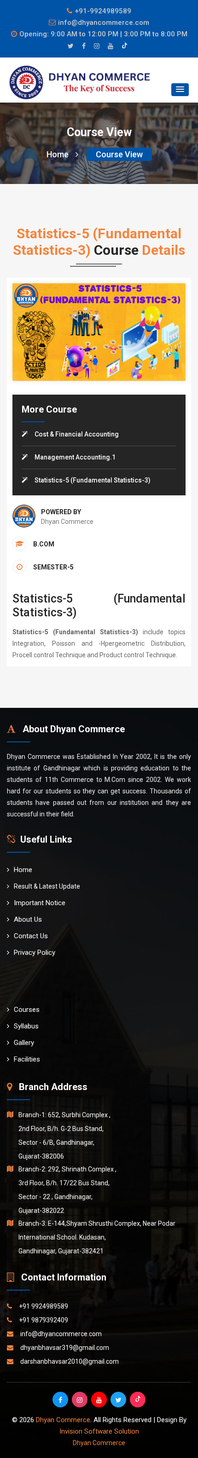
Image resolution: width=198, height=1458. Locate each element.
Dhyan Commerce (63, 1420)
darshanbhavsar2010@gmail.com (69, 1361)
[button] (180, 89)
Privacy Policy (34, 952)
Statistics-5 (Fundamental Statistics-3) (93, 480)
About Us (28, 919)
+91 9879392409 (43, 1320)
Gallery (24, 1043)
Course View (119, 154)
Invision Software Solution (99, 1431)
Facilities (27, 1059)
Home (58, 154)
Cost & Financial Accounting (77, 434)
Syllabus (26, 1026)
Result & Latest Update (47, 886)
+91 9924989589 (43, 1306)
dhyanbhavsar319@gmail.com (64, 1347)
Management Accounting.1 (75, 457)
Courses (27, 1009)
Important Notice (39, 903)
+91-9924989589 (103, 11)
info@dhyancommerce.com (103, 22)
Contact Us (31, 936)
